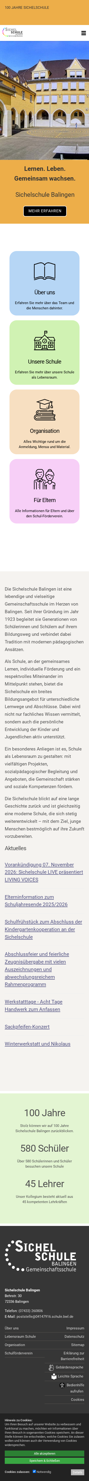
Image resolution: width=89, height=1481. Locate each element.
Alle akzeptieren (44, 1453)
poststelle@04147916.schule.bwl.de (45, 1316)
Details (77, 1472)
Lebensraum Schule (20, 1336)
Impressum (75, 1328)
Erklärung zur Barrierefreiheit (72, 1356)
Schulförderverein (19, 1353)
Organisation (15, 1345)
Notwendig (43, 1472)
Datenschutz (74, 1336)
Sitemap (77, 1345)
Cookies (77, 1399)
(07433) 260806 (31, 1311)
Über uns (12, 1328)
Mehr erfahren (44, 211)
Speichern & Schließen (44, 1460)
